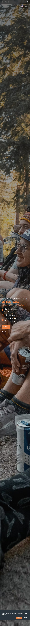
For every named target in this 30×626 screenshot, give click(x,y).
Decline (25, 617)
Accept (18, 617)
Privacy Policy (19, 613)
